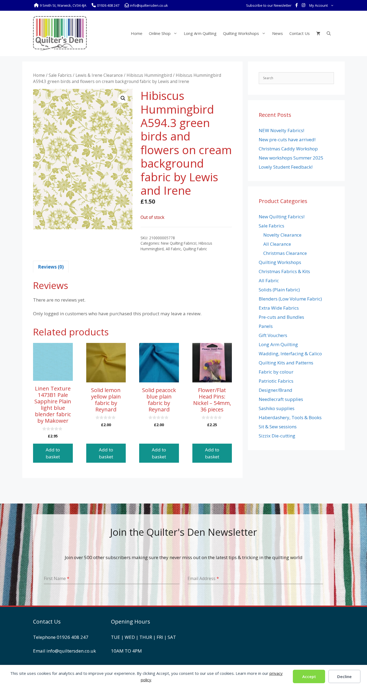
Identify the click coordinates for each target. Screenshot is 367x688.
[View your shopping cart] (318, 33)
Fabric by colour (276, 372)
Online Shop (160, 33)
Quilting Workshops (241, 33)
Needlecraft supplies (281, 399)
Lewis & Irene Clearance (99, 75)
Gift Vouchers (273, 335)
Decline (344, 676)
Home (136, 33)
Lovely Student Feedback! (285, 167)
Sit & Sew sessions (278, 426)
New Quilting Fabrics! (178, 243)
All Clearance (277, 244)
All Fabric (173, 248)
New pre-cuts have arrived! (287, 139)
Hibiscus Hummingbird (149, 75)
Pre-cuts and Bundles (281, 317)
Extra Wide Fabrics (279, 308)
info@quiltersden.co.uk (71, 651)
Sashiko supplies (276, 408)
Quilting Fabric (195, 248)
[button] (123, 98)
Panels (266, 326)
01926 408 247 (72, 637)
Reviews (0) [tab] (51, 267)
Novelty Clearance (282, 235)
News (277, 33)
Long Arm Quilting (200, 33)
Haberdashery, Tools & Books (290, 417)
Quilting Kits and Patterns (286, 363)
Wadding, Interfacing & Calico (290, 353)
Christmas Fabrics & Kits (284, 271)
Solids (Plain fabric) (279, 290)
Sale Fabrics (60, 75)
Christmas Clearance (285, 253)
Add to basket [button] (53, 453)
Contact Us (299, 33)
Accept (309, 676)
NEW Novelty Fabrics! (281, 130)
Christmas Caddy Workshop (288, 149)
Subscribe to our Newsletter (269, 5)
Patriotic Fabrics (276, 381)
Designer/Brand (275, 390)
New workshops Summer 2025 (291, 158)
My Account (318, 5)
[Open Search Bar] (328, 33)
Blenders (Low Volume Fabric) (290, 299)
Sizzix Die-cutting (277, 436)
